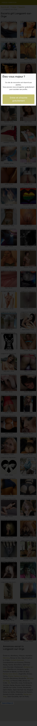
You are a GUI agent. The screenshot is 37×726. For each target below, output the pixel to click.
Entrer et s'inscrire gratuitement (18, 99)
